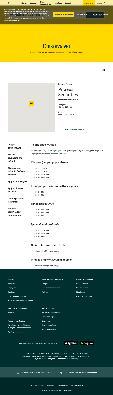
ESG (9, 316)
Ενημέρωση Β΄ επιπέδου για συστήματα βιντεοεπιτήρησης (19, 326)
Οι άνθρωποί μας (48, 316)
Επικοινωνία (46, 321)
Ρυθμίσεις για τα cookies (99, 15)
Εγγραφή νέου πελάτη (84, 296)
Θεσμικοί (45, 283)
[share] (103, 70)
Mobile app (80, 292)
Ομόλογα (11, 292)
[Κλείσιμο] (109, 8)
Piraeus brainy (82, 288)
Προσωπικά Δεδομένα (16, 321)
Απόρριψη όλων (82, 15)
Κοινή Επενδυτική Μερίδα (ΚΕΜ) (20, 300)
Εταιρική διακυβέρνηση (51, 312)
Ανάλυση (45, 292)
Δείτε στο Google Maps (74, 129)
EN (9, 3)
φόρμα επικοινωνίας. (59, 153)
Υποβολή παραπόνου (50, 329)
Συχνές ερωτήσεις (49, 325)
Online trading (82, 283)
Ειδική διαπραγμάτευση (51, 288)
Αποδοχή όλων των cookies (64, 15)
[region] (56, 15)
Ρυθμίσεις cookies (62, 385)
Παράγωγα (12, 288)
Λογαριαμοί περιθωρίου (17, 296)
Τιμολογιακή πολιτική (16, 332)
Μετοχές (11, 283)
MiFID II (11, 312)
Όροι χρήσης (50, 385)
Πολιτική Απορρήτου (77, 385)
